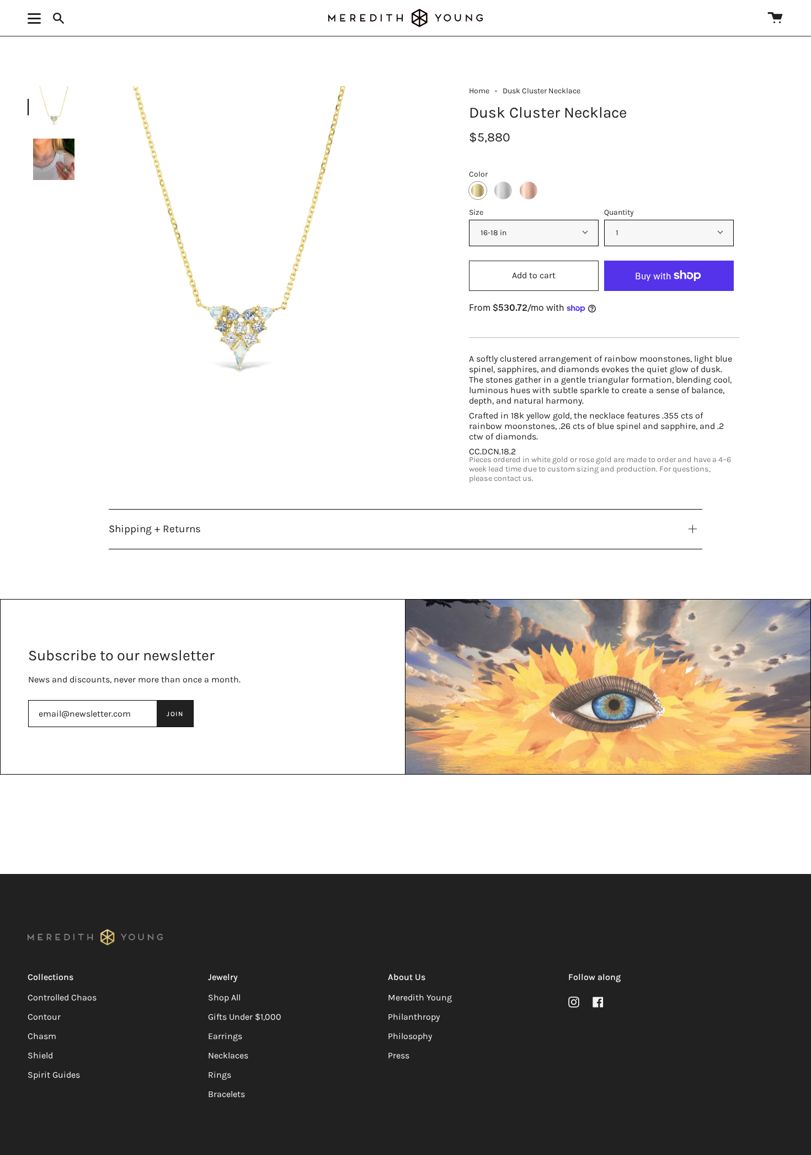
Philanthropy (414, 1016)
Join (175, 714)
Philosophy (410, 1036)
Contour (44, 1016)
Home (479, 91)
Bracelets (226, 1094)
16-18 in (493, 232)
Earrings (225, 1036)
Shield (40, 1055)
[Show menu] (36, 18)
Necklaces (228, 1055)
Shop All (224, 997)
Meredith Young (420, 997)
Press (398, 1055)
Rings (219, 1074)
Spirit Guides (54, 1074)
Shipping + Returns (155, 529)
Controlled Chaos (62, 997)
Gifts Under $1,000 (244, 1016)
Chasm (42, 1036)
